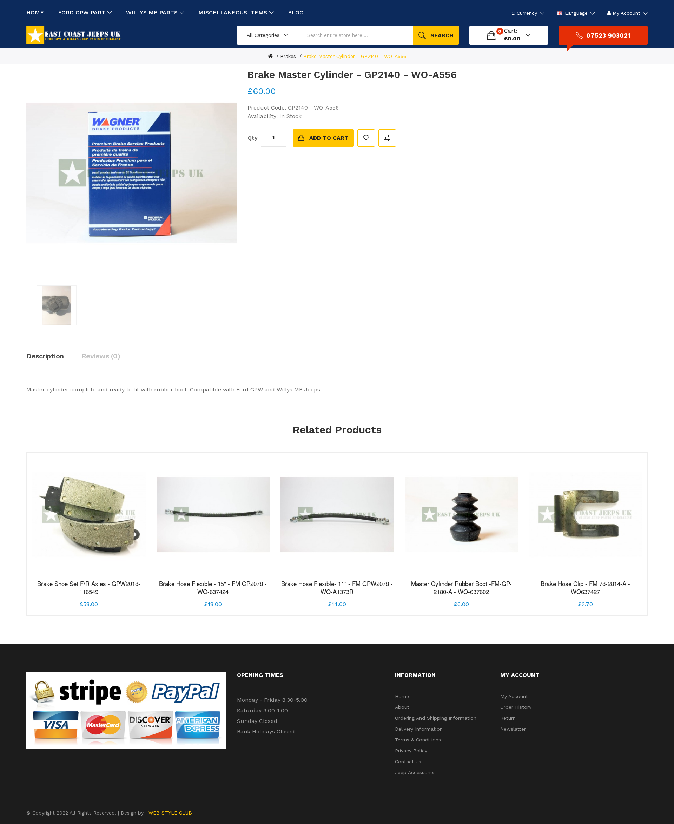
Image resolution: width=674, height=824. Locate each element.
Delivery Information (419, 729)
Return (508, 718)
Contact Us (408, 761)
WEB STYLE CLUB (169, 813)
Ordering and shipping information (435, 718)
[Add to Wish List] (89, 593)
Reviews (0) (100, 356)
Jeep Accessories (415, 772)
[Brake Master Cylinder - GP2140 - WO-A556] (57, 305)
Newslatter (513, 729)
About (402, 707)
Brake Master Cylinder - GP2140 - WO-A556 (355, 56)
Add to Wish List (366, 138)
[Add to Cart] (68, 593)
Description (45, 356)
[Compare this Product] (110, 593)
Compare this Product (387, 138)
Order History (515, 707)
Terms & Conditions (418, 740)
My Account (514, 696)
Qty (252, 137)
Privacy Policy (411, 750)
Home (402, 696)
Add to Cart (329, 137)
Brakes (288, 56)
